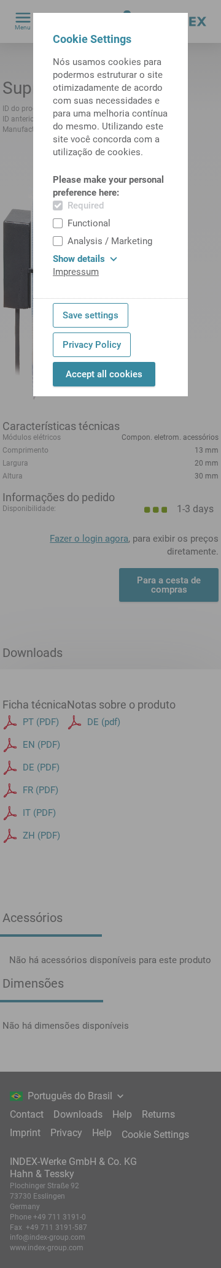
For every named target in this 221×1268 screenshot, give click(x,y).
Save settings (90, 315)
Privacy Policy (92, 344)
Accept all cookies (104, 374)
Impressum (76, 271)
